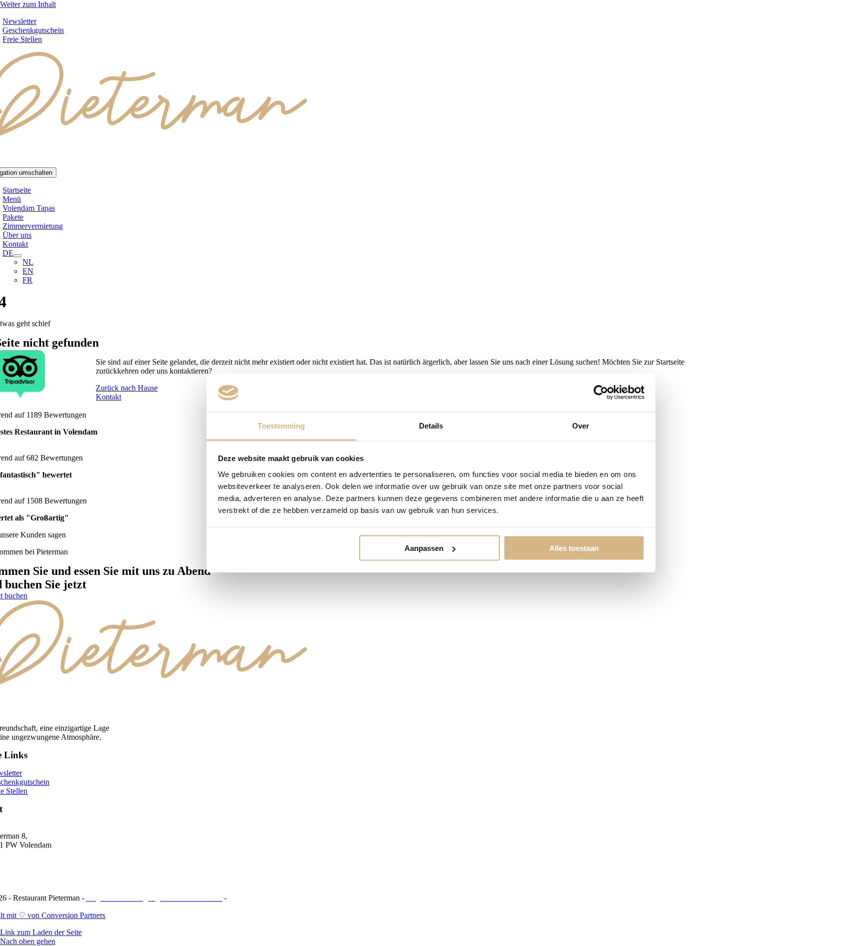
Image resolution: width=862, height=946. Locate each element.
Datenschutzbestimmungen (270, 898)
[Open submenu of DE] (17, 255)
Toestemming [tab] (281, 425)
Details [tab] (431, 425)
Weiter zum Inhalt (28, 4)
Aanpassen (424, 548)
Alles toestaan (574, 548)
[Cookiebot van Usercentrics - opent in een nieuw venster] (601, 392)
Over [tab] (580, 425)
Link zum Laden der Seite (41, 932)
